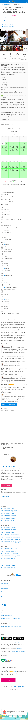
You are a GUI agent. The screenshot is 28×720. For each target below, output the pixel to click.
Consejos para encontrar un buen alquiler (11, 618)
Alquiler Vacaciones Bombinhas (8, 527)
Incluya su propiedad (6, 586)
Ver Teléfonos (7, 485)
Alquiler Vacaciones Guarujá (7, 513)
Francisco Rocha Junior (9, 466)
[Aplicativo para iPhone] (19, 639)
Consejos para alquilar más (7, 629)
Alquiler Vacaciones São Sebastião (9, 510)
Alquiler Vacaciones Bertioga (7, 511)
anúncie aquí (19, 648)
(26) (7, 4)
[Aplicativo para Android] (7, 639)
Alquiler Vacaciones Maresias (8, 518)
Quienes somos (4, 583)
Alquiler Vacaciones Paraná (7, 564)
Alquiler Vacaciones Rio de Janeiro (9, 548)
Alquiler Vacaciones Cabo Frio (8, 550)
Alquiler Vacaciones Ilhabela (7, 520)
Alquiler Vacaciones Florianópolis (8, 529)
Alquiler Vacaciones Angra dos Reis (9, 556)
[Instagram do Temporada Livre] (5, 605)
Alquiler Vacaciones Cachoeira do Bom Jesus (11, 541)
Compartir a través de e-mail (10, 22)
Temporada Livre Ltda (19, 686)
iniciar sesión (17, 643)
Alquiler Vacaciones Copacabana (8, 551)
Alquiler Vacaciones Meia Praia (8, 532)
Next (26, 37)
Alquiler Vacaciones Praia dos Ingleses (10, 534)
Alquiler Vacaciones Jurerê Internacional (10, 539)
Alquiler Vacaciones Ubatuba (7, 508)
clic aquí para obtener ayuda (18, 651)
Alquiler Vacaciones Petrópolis (8, 558)
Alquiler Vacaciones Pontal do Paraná (9, 569)
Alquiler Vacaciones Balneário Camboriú (10, 537)
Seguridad (3, 612)
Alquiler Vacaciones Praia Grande (9, 515)
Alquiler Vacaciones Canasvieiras (8, 536)
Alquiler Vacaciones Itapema (7, 531)
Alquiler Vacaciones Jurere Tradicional (10, 542)
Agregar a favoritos (7, 20)
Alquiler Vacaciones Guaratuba (8, 565)
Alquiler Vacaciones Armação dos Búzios (10, 555)
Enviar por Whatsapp (8, 24)
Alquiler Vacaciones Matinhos (8, 567)
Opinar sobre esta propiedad (9, 404)
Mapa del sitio (4, 588)
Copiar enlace (6, 17)
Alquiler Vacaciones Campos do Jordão (10, 522)
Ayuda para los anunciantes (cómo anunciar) (11, 626)
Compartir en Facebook (8, 26)
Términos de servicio (6, 594)
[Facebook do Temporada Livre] (2, 605)
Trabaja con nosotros (6, 596)
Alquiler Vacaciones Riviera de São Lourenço (11, 517)
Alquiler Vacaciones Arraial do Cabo (9, 553)
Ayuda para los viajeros (6, 615)
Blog (2, 591)
